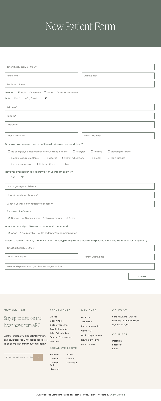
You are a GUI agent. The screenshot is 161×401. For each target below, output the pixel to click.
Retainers (54, 341)
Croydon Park (54, 364)
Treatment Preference (19, 211)
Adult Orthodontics (59, 333)
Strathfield (72, 362)
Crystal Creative (117, 394)
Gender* (10, 92)
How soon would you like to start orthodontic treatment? (36, 226)
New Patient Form (90, 340)
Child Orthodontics (59, 325)
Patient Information (90, 326)
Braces (53, 316)
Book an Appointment (92, 335)
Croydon (54, 358)
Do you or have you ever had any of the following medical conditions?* (44, 144)
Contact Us (86, 330)
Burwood (54, 354)
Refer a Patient (88, 344)
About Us (85, 317)
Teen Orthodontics (59, 329)
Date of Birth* (12, 98)
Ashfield (70, 354)
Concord (71, 358)
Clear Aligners (56, 321)
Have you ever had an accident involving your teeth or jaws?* (39, 171)
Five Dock (55, 369)
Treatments (86, 321)
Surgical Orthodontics (60, 337)
